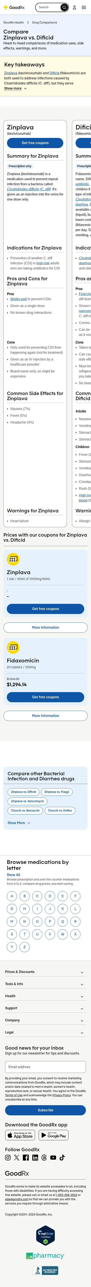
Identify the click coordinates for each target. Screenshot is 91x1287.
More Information (45, 627)
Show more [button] (13, 88)
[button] (52, 7)
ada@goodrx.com (16, 1199)
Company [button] (12, 1020)
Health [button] (10, 996)
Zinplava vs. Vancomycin (27, 801)
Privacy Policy (61, 1095)
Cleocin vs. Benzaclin (25, 810)
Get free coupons (35, 143)
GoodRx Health (13, 22)
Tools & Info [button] (14, 984)
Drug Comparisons (44, 22)
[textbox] (45, 1067)
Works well (18, 299)
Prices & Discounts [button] (19, 972)
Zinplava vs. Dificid (23, 792)
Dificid (55, 73)
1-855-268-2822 (66, 1195)
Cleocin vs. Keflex (60, 810)
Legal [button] (9, 1032)
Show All (13, 875)
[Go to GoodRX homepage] (14, 7)
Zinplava (10, 73)
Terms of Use (14, 1095)
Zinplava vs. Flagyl (56, 792)
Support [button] (11, 1008)
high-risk (42, 263)
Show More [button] (16, 823)
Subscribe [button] (62, 1111)
